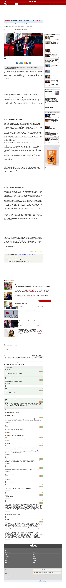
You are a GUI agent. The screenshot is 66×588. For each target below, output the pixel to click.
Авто (33, 554)
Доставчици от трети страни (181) (31, 291)
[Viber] (27, 63)
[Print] (30, 63)
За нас (6, 570)
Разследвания (7, 552)
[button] (21, 303)
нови (58, 112)
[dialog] (33, 294)
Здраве (34, 562)
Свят (6, 550)
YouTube (28, 254)
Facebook (19, 254)
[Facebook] (17, 63)
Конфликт (7, 562)
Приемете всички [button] (45, 300)
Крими (34, 556)
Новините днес (7, 548)
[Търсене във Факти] (60, 1)
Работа (6, 573)
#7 (9, 429)
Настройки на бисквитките (20, 298)
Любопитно (7, 560)
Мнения (8, 23)
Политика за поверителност (31, 298)
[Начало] (33, 2)
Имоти (6, 554)
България (34, 548)
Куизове (34, 566)
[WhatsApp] (20, 63)
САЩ (5, 250)
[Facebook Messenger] (22, 63)
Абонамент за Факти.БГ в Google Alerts (15, 259)
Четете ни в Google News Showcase (41, 569)
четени (48, 112)
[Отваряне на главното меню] (5, 1)
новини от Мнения (51, 34)
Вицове (6, 566)
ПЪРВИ (10, 367)
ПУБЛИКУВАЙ (39, 355)
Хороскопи (34, 558)
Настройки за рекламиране (25, 296)
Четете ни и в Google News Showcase (15, 256)
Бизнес (34, 552)
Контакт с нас (7, 576)
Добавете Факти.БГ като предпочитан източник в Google (19, 261)
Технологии (7, 556)
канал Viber (32, 254)
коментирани (53, 112)
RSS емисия (8, 569)
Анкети (34, 564)
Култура (34, 560)
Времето (6, 564)
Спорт (6, 558)
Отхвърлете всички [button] (32, 300)
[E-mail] (25, 63)
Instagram (24, 254)
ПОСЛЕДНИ (7, 367)
